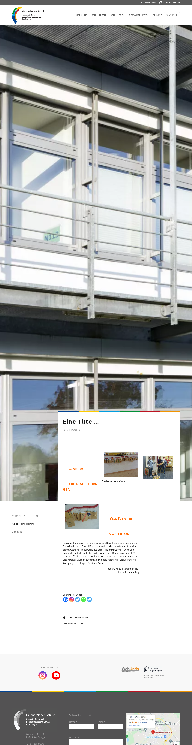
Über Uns (81, 15)
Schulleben (117, 15)
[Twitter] (77, 599)
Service (157, 15)
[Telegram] (89, 599)
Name (73, 721)
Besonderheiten (138, 15)
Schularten (99, 15)
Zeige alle (17, 531)
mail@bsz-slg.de (171, 2)
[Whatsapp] (83, 599)
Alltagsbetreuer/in (73, 623)
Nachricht (74, 737)
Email (101, 721)
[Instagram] (71, 599)
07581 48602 (150, 2)
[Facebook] (65, 599)
